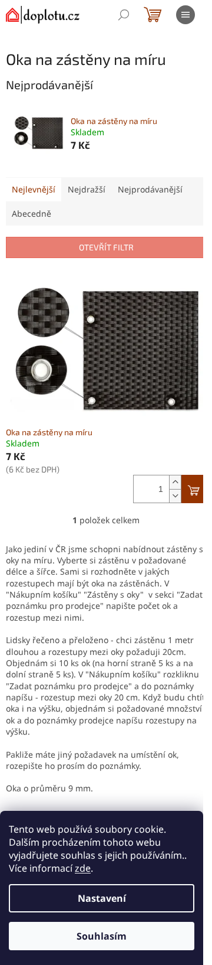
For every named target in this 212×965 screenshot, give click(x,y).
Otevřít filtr (106, 247)
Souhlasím (102, 936)
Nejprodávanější (150, 189)
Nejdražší (86, 189)
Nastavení (102, 898)
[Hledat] (123, 15)
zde (83, 868)
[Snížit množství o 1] (175, 496)
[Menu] (185, 15)
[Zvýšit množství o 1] (175, 482)
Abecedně (31, 213)
